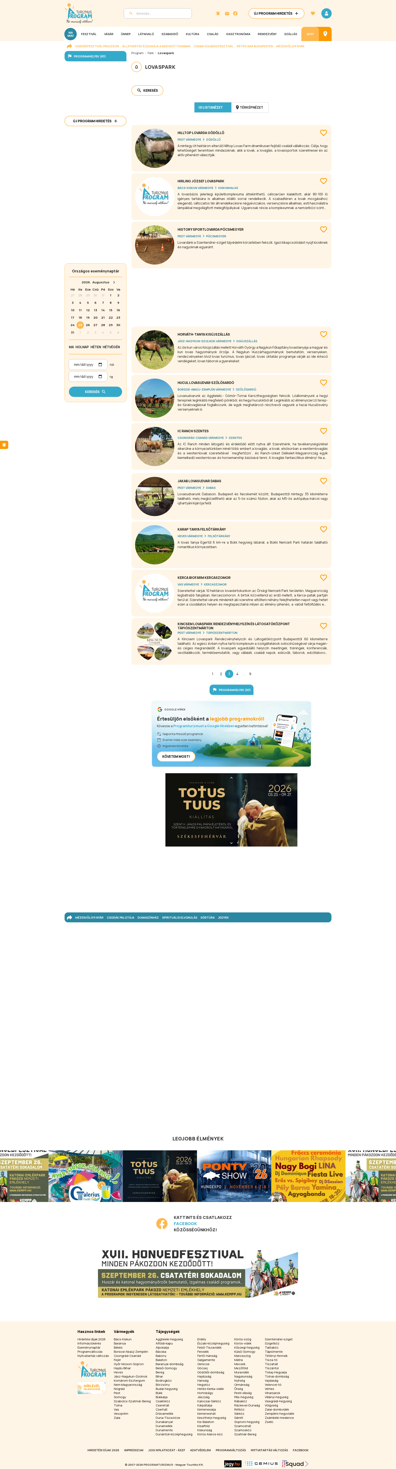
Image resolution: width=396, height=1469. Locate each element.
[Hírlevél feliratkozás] (218, 13)
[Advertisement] (231, 296)
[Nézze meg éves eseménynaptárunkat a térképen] (325, 34)
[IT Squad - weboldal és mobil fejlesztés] (295, 1463)
